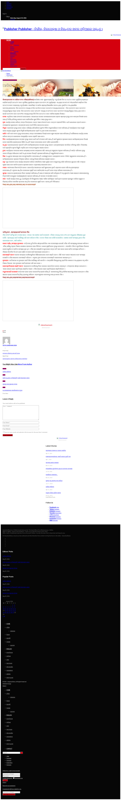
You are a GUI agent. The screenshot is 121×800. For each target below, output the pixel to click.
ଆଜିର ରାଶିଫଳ (50, 487)
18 (5, 610)
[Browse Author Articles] (6, 344)
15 (13, 609)
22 (13, 610)
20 (9, 610)
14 (11, 609)
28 (11, 612)
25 (5, 612)
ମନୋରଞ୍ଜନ (13, 62)
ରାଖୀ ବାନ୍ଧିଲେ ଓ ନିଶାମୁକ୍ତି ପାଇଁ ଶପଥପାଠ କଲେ (16, 562)
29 (13, 612)
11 (5, 609)
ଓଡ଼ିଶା (11, 43)
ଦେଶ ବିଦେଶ (13, 54)
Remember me (19, 778)
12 (7, 609)
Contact (12, 19)
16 (15, 609)
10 (3, 609)
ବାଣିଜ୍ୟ (12, 56)
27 (9, 612)
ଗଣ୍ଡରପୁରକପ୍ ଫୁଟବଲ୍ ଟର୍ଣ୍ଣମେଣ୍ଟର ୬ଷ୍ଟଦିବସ (15, 358)
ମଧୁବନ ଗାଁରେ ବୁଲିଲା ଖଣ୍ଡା (53, 493)
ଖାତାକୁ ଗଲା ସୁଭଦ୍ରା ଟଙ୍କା (10, 568)
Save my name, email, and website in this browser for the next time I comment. (26, 432)
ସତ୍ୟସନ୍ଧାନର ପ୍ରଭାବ (52, 462)
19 (7, 610)
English (13, 53)
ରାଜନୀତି (12, 48)
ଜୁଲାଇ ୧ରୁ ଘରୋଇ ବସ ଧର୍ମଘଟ (54, 481)
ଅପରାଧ (12, 50)
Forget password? (7, 778)
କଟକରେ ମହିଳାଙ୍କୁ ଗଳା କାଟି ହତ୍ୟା (11, 353)
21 (11, 610)
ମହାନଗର (16, 45)
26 (7, 612)
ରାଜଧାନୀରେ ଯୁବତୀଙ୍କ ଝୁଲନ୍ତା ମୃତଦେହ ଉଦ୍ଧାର (59, 468)
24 (3, 612)
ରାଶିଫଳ (12, 64)
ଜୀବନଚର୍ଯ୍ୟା (13, 61)
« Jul (4, 616)
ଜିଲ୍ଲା (11, 46)
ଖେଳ (11, 58)
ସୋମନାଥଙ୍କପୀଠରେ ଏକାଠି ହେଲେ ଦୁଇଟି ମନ (58, 456)
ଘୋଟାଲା (16, 51)
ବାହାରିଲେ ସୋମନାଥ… (52, 474)
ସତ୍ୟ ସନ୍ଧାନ (13, 66)
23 (15, 610)
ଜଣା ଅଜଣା (13, 59)
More (8, 16)
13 (9, 609)
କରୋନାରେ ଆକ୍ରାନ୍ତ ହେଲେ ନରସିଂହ (56, 450)
